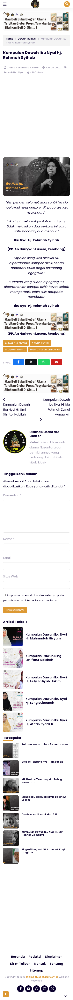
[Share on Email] (56, 362)
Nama (9, 539)
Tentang (56, 963)
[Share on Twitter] (31, 362)
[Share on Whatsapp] (44, 362)
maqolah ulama (15, 349)
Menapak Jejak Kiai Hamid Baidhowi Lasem (44, 798)
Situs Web (10, 576)
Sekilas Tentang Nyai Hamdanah (42, 761)
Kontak (40, 963)
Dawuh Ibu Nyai (13, 72)
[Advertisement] (36, 116)
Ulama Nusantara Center (23, 67)
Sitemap (36, 970)
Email (8, 557)
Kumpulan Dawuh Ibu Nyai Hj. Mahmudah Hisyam (46, 636)
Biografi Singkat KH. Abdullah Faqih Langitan (44, 851)
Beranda (18, 956)
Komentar (12, 495)
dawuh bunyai (40, 343)
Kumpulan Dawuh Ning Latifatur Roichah (43, 658)
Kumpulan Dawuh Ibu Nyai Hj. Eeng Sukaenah (46, 701)
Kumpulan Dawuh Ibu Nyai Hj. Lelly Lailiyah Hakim (46, 679)
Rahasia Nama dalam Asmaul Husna (45, 744)
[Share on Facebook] (18, 362)
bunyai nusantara (16, 343)
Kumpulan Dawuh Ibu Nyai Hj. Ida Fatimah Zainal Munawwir (56, 407)
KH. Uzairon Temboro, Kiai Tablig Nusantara (42, 781)
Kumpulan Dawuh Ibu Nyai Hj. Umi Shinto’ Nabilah (16, 409)
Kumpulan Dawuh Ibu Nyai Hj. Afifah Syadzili (46, 722)
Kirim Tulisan (20, 963)
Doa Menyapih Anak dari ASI (39, 814)
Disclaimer (53, 956)
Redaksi (35, 956)
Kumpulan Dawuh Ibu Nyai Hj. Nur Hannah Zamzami (42, 833)
